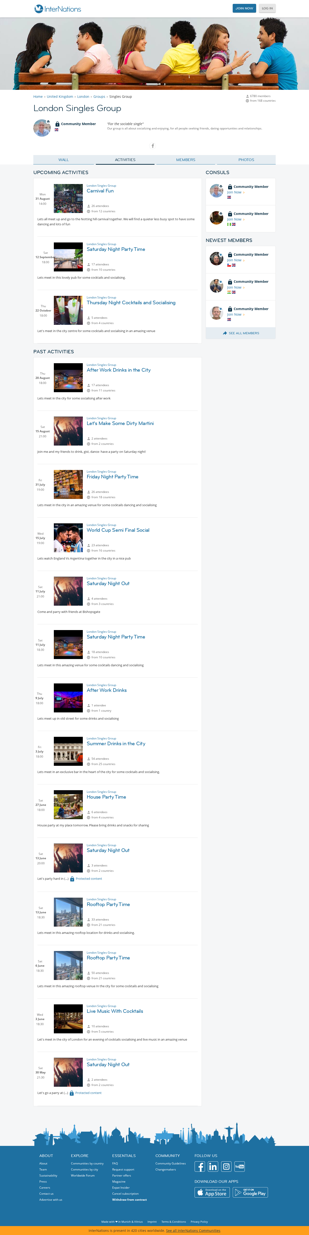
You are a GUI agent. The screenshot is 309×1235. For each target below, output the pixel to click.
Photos (246, 159)
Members (185, 159)
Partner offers (121, 1175)
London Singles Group (101, 186)
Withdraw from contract (129, 1200)
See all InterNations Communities (193, 1230)
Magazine (119, 1181)
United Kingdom (60, 96)
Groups (99, 96)
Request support (123, 1169)
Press (43, 1181)
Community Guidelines (170, 1163)
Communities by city (84, 1169)
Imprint (152, 1221)
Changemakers (165, 1169)
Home (38, 96)
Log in (267, 8)
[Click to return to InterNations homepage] (57, 8)
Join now (244, 8)
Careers (44, 1187)
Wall (63, 159)
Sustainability (48, 1175)
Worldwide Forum (83, 1175)
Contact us (46, 1194)
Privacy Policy (199, 1221)
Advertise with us (50, 1200)
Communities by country (87, 1163)
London (83, 96)
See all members (244, 333)
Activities (125, 159)
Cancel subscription (125, 1194)
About (43, 1163)
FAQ (115, 1163)
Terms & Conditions (174, 1221)
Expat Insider (121, 1187)
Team (43, 1169)
